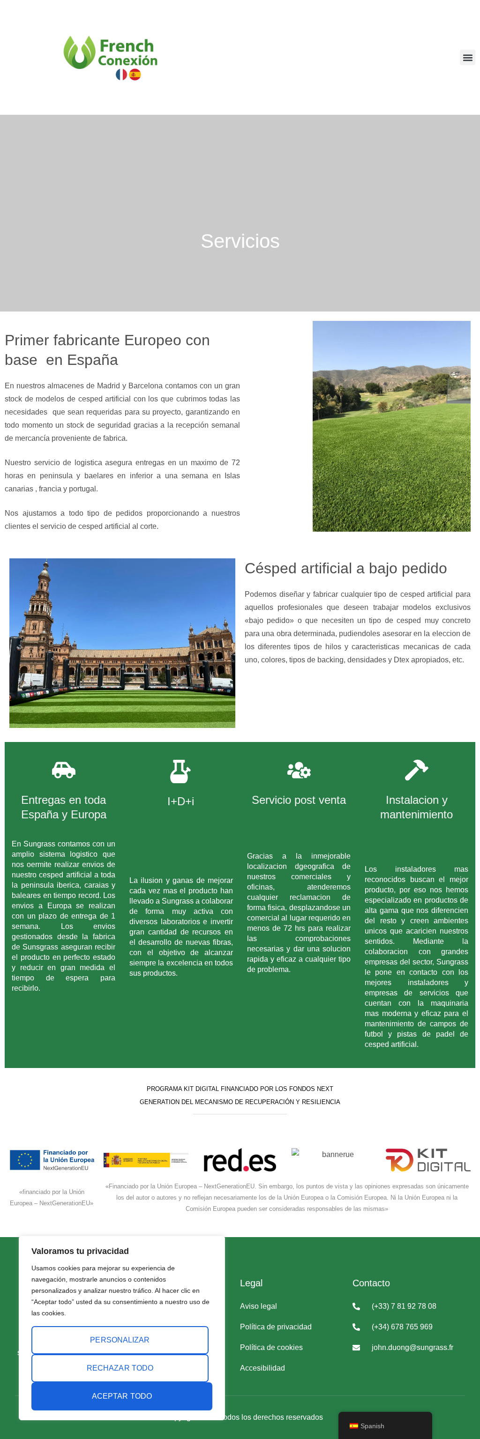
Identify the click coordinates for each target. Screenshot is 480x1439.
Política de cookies (271, 1347)
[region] (122, 1328)
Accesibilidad (262, 1368)
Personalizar (120, 1340)
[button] (467, 57)
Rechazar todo (120, 1368)
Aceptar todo (122, 1396)
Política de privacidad (276, 1327)
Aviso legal (258, 1306)
